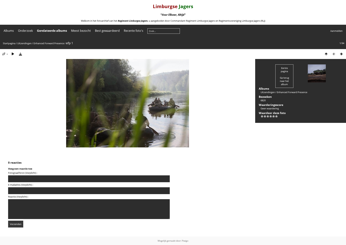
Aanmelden (336, 30)
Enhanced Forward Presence (49, 43)
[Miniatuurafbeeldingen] (326, 54)
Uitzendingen (24, 43)
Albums (9, 31)
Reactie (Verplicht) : (18, 196)
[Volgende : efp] (341, 54)
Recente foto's (133, 31)
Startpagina (9, 43)
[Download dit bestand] (20, 54)
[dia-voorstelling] (13, 54)
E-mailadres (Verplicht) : (20, 184)
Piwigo (185, 240)
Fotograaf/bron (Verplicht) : (22, 172)
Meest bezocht (81, 31)
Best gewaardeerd (107, 31)
